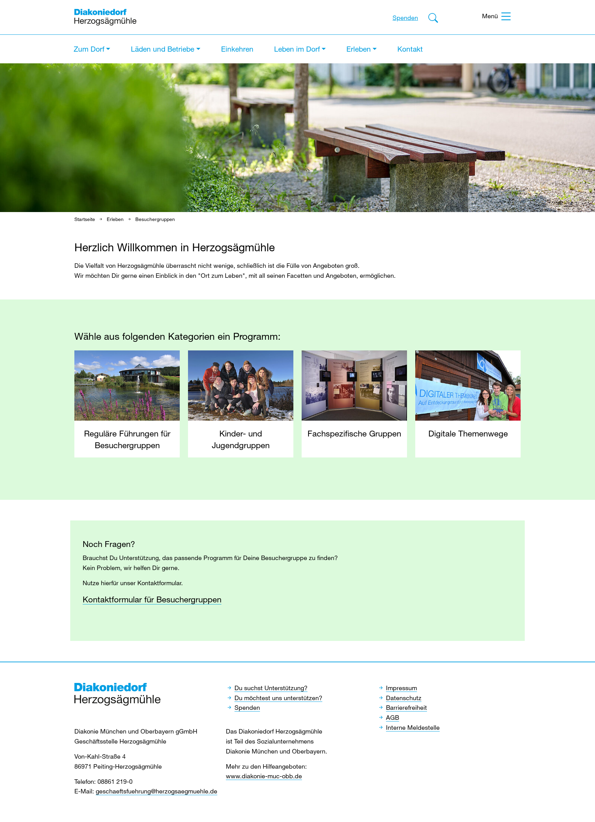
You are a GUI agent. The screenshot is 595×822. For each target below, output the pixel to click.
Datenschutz (403, 698)
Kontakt (410, 48)
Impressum (401, 688)
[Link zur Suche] (433, 19)
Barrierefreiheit (406, 707)
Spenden (405, 17)
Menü (490, 16)
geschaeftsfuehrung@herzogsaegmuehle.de (156, 791)
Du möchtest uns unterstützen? (278, 698)
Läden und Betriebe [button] (162, 48)
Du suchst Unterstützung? (270, 688)
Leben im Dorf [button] (297, 48)
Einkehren (237, 48)
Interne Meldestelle (413, 727)
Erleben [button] (358, 48)
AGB (392, 717)
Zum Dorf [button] (89, 48)
